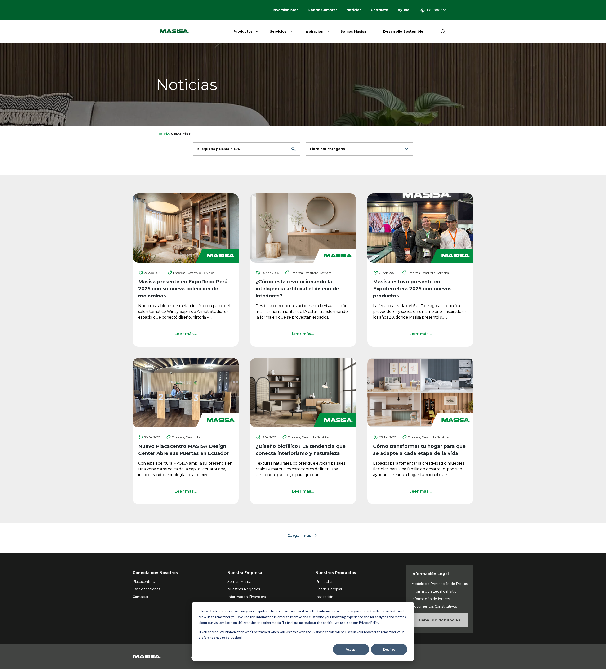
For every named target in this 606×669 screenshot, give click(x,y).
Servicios (278, 31)
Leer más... (185, 334)
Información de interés (430, 599)
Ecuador (435, 10)
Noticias (353, 10)
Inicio (164, 134)
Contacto (379, 10)
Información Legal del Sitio (434, 591)
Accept (351, 649)
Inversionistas (285, 10)
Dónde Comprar (322, 10)
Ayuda (403, 10)
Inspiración (313, 31)
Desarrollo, (194, 272)
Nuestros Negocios (243, 589)
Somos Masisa (353, 31)
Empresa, (179, 272)
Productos (243, 31)
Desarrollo (193, 437)
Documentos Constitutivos (434, 606)
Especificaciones (146, 589)
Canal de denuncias (439, 620)
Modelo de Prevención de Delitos (439, 584)
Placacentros (144, 581)
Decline (389, 649)
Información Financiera (246, 597)
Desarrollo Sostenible (403, 31)
